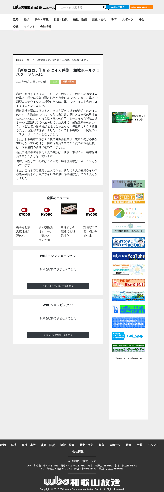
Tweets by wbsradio (128, 358)
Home (19, 60)
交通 (16, 26)
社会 (141, 19)
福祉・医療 (80, 19)
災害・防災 (61, 19)
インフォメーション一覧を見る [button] (58, 285)
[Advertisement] (136, 151)
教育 (114, 19)
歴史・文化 (99, 19)
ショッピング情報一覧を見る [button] (58, 334)
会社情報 (45, 26)
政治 (16, 19)
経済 (26, 19)
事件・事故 (42, 19)
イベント (29, 26)
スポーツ (127, 19)
